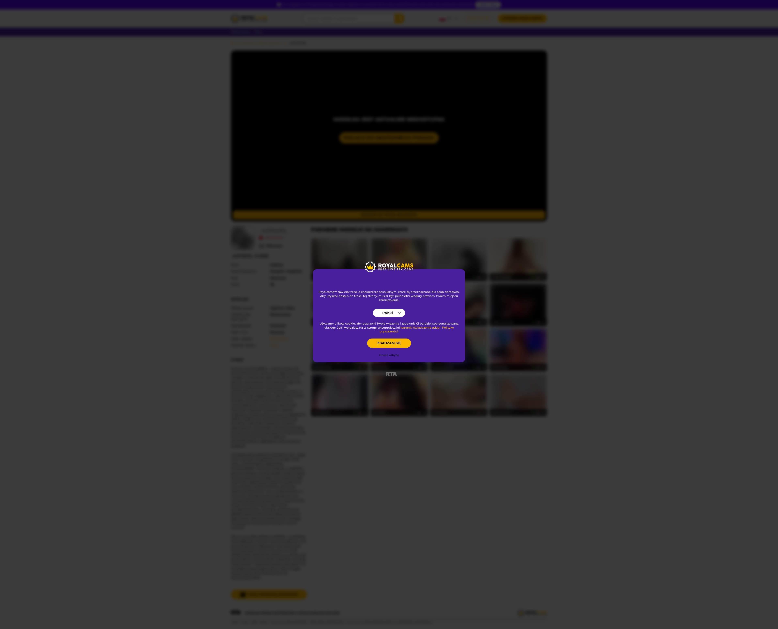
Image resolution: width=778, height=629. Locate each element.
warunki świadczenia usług (420, 327)
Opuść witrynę (389, 355)
